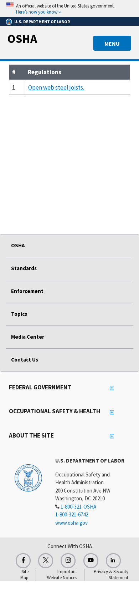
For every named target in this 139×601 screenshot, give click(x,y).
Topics (19, 313)
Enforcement (27, 291)
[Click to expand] (69, 8)
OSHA (22, 38)
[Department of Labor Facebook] (23, 560)
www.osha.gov (71, 522)
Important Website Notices (62, 575)
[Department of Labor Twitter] (45, 560)
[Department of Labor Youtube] (90, 560)
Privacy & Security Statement (111, 575)
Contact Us (24, 359)
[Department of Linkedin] (113, 560)
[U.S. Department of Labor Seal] (28, 477)
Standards (24, 268)
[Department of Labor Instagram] (68, 560)
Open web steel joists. (56, 87)
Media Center (27, 336)
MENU (112, 43)
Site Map (24, 575)
